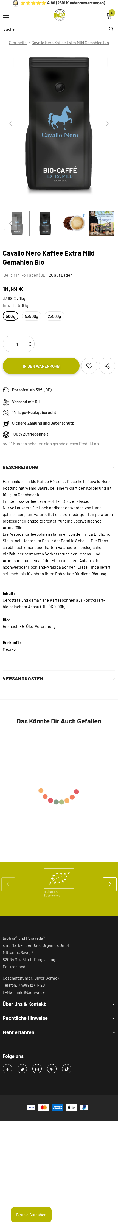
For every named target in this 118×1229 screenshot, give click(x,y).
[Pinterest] (52, 1068)
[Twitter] (22, 1068)
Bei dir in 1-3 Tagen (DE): (25, 275)
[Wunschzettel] (89, 366)
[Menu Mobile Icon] (6, 15)
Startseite (18, 42)
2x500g (54, 316)
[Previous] (11, 124)
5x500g (31, 316)
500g (10, 316)
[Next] (107, 124)
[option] (59, 123)
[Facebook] (7, 1068)
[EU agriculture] (59, 882)
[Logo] (60, 15)
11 (10, 443)
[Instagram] (37, 1068)
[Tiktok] (66, 1068)
